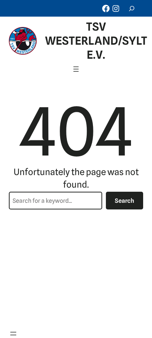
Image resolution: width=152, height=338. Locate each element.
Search (124, 200)
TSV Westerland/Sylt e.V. (96, 40)
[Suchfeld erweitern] (131, 8)
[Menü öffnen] (76, 69)
